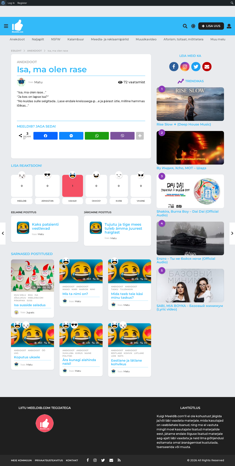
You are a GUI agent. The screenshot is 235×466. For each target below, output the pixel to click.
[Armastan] (74, 325)
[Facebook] (173, 66)
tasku (114, 289)
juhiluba (67, 353)
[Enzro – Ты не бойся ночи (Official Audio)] (190, 238)
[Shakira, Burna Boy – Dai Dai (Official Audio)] (190, 191)
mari (74, 289)
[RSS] (119, 460)
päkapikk (19, 300)
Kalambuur (75, 39)
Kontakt (72, 460)
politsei (67, 356)
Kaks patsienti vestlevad (45, 226)
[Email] (207, 66)
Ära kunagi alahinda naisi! (79, 362)
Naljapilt (38, 39)
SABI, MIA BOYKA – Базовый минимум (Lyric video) (190, 307)
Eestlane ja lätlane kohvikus (126, 362)
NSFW (55, 39)
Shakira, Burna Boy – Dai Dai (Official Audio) (187, 213)
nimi (92, 289)
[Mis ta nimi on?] (80, 271)
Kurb (119, 201)
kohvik (128, 353)
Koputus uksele (27, 357)
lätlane (139, 353)
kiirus (79, 353)
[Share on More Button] (140, 136)
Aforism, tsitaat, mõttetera (183, 39)
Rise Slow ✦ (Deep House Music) (184, 124)
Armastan (47, 201)
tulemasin (126, 289)
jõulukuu (20, 298)
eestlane (116, 353)
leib (113, 356)
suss (29, 300)
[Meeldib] (26, 325)
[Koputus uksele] (32, 335)
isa (36, 295)
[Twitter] (195, 66)
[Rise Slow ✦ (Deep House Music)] (190, 104)
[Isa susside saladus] (32, 275)
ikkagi (66, 289)
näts (120, 356)
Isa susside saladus (30, 305)
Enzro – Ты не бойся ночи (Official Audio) (186, 260)
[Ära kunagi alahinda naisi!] (80, 335)
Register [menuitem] (22, 2)
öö (43, 350)
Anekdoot (17, 39)
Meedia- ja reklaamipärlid (110, 39)
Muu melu (217, 39)
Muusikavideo (146, 39)
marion (83, 289)
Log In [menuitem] (11, 2)
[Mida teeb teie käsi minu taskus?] (129, 271)
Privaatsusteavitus (49, 460)
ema (30, 295)
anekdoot (82, 286)
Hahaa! (72, 201)
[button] (6, 26)
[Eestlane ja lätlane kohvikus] (129, 335)
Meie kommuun (21, 460)
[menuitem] (3, 3)
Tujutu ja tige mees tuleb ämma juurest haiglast (123, 228)
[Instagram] (184, 66)
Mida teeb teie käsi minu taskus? (127, 296)
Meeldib (21, 201)
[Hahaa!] (66, 261)
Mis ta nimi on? (75, 294)
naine (87, 353)
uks (16, 353)
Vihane (141, 201)
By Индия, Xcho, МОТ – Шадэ (181, 168)
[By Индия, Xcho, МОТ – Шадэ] (190, 148)
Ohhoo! (96, 201)
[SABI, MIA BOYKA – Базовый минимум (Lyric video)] (190, 285)
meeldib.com (35, 298)
